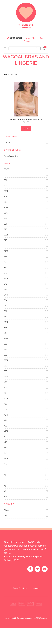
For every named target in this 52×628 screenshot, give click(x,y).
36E (5, 327)
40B (5, 382)
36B (5, 306)
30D (5, 185)
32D (5, 229)
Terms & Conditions (20, 588)
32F (5, 246)
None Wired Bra (11, 156)
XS (5, 491)
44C (5, 447)
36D (5, 316)
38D (5, 355)
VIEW (26, 129)
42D (5, 426)
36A (5, 300)
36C (5, 311)
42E (5, 437)
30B (5, 175)
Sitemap (36, 588)
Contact (27, 41)
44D (5, 453)
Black (6, 510)
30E (5, 196)
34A (5, 256)
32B (5, 218)
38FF (6, 376)
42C (5, 420)
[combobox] (25, 48)
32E (5, 240)
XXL (5, 497)
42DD (6, 431)
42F (5, 442)
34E (5, 284)
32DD (6, 235)
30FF (6, 207)
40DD (6, 398)
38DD (6, 360)
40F (5, 409)
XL (5, 486)
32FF (6, 251)
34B (5, 262)
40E (5, 404)
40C (5, 387)
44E (5, 464)
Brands (42, 38)
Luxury (7, 142)
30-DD (6, 169)
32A (5, 213)
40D (5, 393)
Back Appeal (26, 119)
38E (5, 366)
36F (5, 333)
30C (5, 180)
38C (5, 349)
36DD (6, 322)
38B (5, 344)
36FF (6, 338)
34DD (6, 278)
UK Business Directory (23, 618)
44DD (6, 458)
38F (5, 371)
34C (5, 267)
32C (5, 224)
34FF (6, 295)
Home (27, 38)
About (34, 38)
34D (5, 273)
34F (5, 289)
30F (5, 202)
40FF (6, 415)
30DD (6, 191)
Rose (6, 515)
